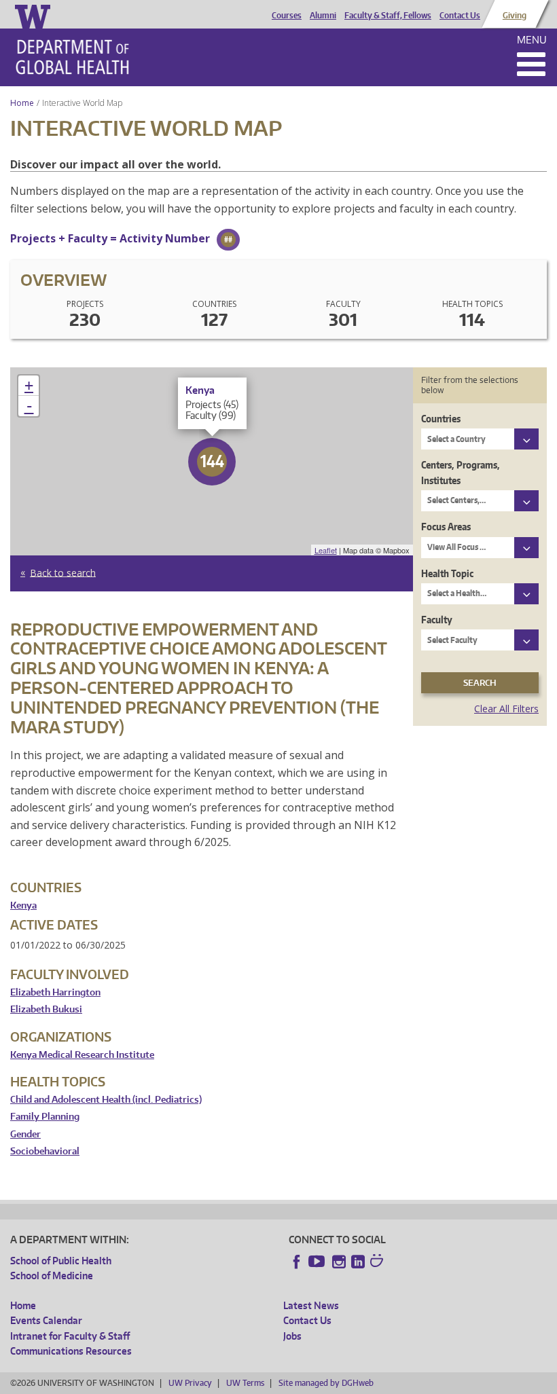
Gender (25, 1134)
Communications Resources (71, 1351)
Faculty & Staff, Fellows (387, 16)
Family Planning (44, 1117)
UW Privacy (190, 1383)
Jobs (292, 1336)
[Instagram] (339, 1261)
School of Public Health (60, 1260)
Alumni (323, 16)
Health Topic (447, 573)
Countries (441, 418)
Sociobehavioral (44, 1151)
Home (22, 103)
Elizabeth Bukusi (46, 1009)
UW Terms (245, 1383)
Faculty (436, 619)
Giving (514, 16)
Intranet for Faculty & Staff (70, 1336)
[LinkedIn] (358, 1261)
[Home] (72, 57)
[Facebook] (297, 1261)
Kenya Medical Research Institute (82, 1055)
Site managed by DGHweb (326, 1383)
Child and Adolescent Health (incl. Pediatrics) (106, 1100)
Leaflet (326, 550)
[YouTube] (318, 1261)
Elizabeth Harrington (55, 992)
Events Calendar (46, 1320)
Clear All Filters (506, 708)
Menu (532, 39)
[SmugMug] (378, 1262)
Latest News (311, 1305)
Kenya (23, 905)
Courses (287, 16)
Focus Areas (446, 526)
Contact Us (459, 16)
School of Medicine (51, 1275)
